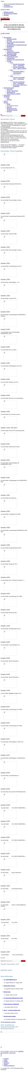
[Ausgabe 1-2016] (10, 818)
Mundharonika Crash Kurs (9, 985)
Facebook (6, 1058)
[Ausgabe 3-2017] (10, 719)
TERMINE (21, 1051)
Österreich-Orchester (7, 96)
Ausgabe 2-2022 (5, 411)
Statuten (9, 48)
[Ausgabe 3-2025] (10, 210)
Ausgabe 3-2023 (5, 329)
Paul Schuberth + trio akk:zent (8, 1052)
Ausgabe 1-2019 (5, 625)
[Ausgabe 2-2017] (10, 735)
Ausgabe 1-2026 (5, 165)
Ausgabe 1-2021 (5, 495)
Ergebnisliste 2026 (8, 6)
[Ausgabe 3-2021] (10, 456)
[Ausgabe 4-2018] (10, 638)
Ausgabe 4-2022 (5, 379)
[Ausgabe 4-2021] (10, 440)
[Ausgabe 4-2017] (10, 703)
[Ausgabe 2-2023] (10, 343)
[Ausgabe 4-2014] (10, 898)
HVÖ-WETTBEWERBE (10, 55)
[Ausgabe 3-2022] (10, 392)
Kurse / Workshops (12, 91)
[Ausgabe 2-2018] (10, 671)
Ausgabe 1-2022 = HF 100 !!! (9, 427)
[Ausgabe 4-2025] (10, 178)
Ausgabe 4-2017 (5, 706)
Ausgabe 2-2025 (5, 231)
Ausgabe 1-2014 (5, 952)
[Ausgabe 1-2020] (10, 558)
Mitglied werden (8, 12)
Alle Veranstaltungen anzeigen (8, 1022)
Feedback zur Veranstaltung (15, 59)
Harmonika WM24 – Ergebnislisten (19, 72)
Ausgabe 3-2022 (5, 395)
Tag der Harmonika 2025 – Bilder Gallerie (19, 67)
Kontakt (6, 15)
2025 (11, 62)
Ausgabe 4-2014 (5, 902)
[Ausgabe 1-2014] (10, 948)
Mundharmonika (12, 54)
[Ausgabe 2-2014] (10, 932)
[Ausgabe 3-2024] (10, 260)
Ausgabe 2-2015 (5, 869)
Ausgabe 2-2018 (5, 674)
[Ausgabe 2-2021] (10, 474)
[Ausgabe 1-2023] (10, 360)
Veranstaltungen (9, 88)
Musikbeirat (10, 46)
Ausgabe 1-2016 (5, 821)
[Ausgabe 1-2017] (10, 752)
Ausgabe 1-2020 (5, 561)
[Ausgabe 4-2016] (10, 769)
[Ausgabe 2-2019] (10, 606)
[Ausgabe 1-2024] (10, 292)
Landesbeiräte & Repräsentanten (17, 45)
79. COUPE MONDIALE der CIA (10, 979)
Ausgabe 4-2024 (5, 197)
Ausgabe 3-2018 (5, 658)
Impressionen (11, 58)
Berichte (9, 107)
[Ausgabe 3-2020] (10, 524)
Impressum (6, 1062)
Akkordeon (10, 51)
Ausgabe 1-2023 (5, 363)
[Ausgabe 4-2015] (10, 834)
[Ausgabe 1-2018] (10, 687)
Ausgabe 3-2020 (5, 527)
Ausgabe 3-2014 (5, 919)
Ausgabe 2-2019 (5, 609)
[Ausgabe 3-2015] (10, 850)
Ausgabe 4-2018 (5, 642)
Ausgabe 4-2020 (5, 511)
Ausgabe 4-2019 (5, 577)
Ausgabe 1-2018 (5, 690)
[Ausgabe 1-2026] (10, 161)
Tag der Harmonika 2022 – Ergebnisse (19, 82)
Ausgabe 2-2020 (5, 545)
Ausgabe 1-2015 (5, 885)
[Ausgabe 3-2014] (10, 916)
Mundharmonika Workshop (10, 1016)
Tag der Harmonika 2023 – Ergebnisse (19, 78)
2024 (11, 70)
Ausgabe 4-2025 (5, 181)
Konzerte (9, 89)
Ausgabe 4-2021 (5, 444)
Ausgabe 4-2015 (5, 837)
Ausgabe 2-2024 (5, 279)
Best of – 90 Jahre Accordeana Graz (12, 1010)
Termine (9, 99)
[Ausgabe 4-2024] (10, 194)
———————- (16, 74)
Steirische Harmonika (13, 52)
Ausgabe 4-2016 (5, 772)
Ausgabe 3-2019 (5, 593)
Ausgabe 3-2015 (5, 853)
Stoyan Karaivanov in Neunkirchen (11, 1004)
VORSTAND (10, 43)
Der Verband (7, 37)
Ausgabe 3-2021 (5, 460)
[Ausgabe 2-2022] (10, 408)
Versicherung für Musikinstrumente (12, 109)
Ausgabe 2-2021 (5, 477)
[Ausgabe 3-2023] (10, 326)
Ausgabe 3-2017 (5, 722)
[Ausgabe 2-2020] (10, 542)
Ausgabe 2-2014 (5, 935)
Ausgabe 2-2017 (5, 739)
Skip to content (6, 9)
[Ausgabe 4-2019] (10, 574)
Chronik (9, 61)
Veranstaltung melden (10, 13)
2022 (11, 80)
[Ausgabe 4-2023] (10, 308)
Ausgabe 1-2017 (5, 755)
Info (8, 98)
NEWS (8, 104)
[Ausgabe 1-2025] (10, 244)
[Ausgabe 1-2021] (10, 492)
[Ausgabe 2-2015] (10, 866)
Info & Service (6, 101)
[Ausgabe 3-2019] (10, 590)
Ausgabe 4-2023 (5, 311)
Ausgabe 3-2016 (5, 789)
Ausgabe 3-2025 (5, 213)
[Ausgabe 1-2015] (10, 882)
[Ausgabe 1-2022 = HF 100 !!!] (10, 424)
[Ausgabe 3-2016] (10, 785)
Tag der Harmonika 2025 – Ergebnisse (19, 64)
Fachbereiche (8, 49)
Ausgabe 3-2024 (5, 263)
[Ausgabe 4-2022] (10, 376)
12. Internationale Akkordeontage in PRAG (13, 998)
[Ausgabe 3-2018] (10, 655)
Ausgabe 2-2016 (5, 805)
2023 (11, 76)
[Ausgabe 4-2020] (10, 508)
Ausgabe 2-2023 (5, 347)
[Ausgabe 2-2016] (10, 802)
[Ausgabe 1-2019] (10, 622)
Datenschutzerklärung (9, 1065)
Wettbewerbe (11, 92)
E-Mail (5, 1060)
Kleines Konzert (7, 991)
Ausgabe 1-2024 (5, 295)
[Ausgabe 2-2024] (10, 276)
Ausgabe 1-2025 (5, 247)
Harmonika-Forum (12, 105)
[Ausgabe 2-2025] (10, 227)
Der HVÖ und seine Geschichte (16, 42)
